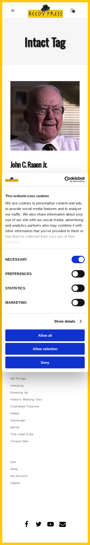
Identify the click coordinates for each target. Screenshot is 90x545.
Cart (13, 462)
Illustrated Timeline (24, 406)
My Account (19, 476)
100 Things (18, 378)
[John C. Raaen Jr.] (45, 116)
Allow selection (45, 349)
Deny (45, 362)
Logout (15, 483)
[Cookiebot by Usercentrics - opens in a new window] (65, 180)
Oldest (15, 413)
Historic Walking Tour (26, 399)
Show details (64, 321)
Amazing (17, 385)
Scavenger (18, 420)
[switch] (78, 273)
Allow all (45, 335)
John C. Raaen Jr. (28, 164)
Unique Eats (19, 441)
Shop (14, 469)
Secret (15, 427)
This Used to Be (22, 434)
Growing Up (19, 392)
